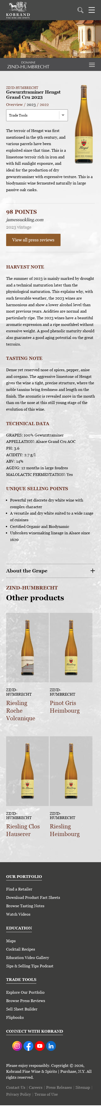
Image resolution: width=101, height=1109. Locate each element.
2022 (44, 104)
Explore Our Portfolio (25, 992)
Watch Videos (18, 914)
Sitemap (83, 1087)
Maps (11, 941)
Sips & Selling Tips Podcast (29, 966)
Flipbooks (15, 1017)
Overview (14, 104)
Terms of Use (46, 1094)
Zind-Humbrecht (22, 88)
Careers (35, 1087)
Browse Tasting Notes (25, 906)
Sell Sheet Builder (22, 1009)
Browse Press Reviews (25, 1000)
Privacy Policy (18, 1094)
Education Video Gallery (27, 957)
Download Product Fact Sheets (33, 897)
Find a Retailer (19, 889)
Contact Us (15, 1087)
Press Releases (59, 1087)
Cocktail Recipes (20, 949)
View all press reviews (33, 239)
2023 (31, 104)
